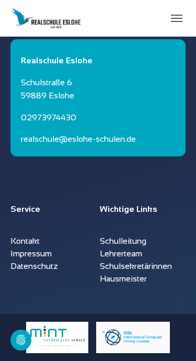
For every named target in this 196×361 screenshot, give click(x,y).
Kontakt (25, 240)
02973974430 (48, 117)
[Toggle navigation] (177, 18)
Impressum (31, 253)
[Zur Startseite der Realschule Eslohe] (45, 18)
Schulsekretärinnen (136, 266)
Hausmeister (123, 278)
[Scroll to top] (173, 338)
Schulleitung (123, 240)
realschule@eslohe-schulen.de (78, 138)
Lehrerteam (121, 253)
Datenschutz (34, 266)
